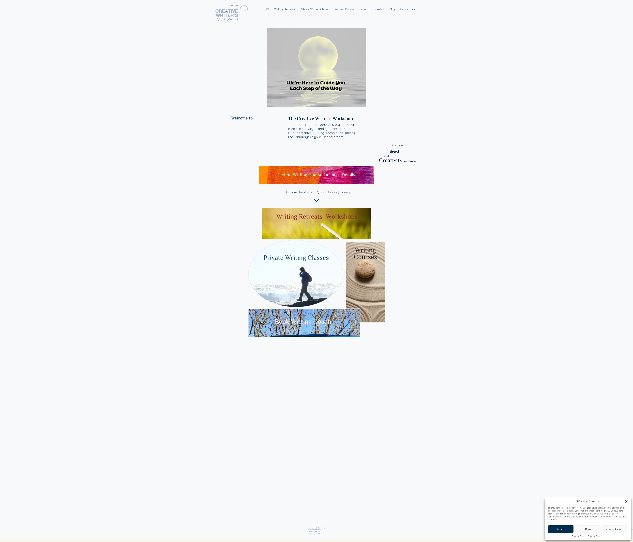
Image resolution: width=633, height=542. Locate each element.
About (364, 12)
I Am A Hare (408, 9)
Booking (379, 12)
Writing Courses (345, 12)
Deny (588, 529)
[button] (626, 501)
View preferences (615, 529)
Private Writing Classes (315, 12)
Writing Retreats (284, 12)
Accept (561, 529)
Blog (392, 9)
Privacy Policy (579, 536)
